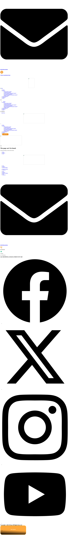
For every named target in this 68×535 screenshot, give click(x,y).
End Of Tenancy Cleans (7, 91)
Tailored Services (4, 96)
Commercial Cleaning (7, 92)
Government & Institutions (8, 105)
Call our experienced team (5, 75)
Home (3, 89)
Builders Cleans (6, 95)
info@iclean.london (4, 245)
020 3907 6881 (2, 249)
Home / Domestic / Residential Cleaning (10, 93)
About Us (3, 97)
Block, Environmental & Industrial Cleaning (10, 94)
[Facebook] (35, 323)
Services (3, 90)
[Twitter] (35, 389)
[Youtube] (35, 523)
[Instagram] (35, 464)
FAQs (3, 98)
